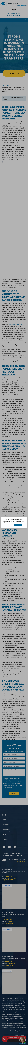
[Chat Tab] (14, 522)
